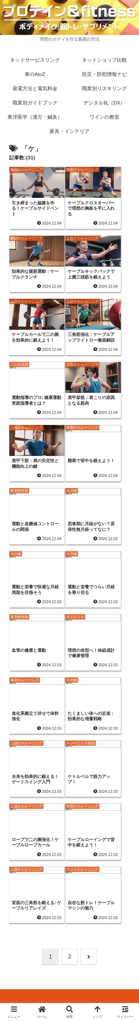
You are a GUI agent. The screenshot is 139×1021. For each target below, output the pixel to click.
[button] (124, 903)
